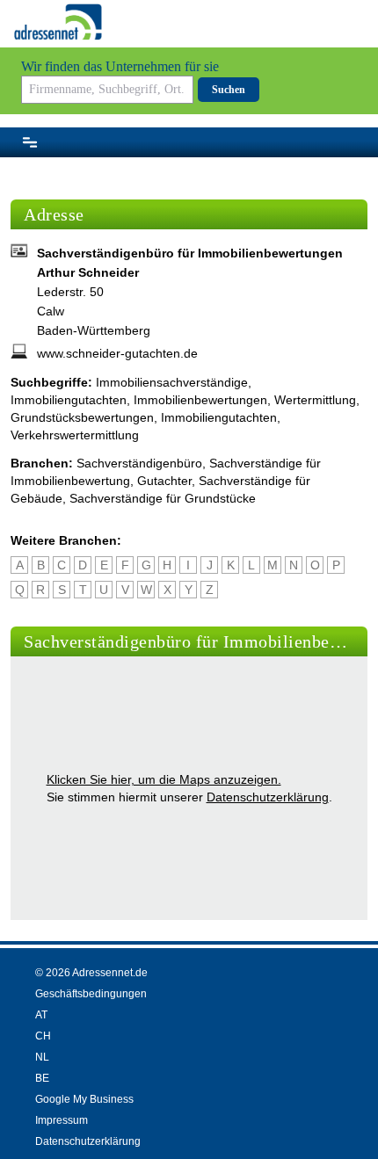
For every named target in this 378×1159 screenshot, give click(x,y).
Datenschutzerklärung (268, 797)
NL (42, 1057)
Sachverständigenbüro (139, 463)
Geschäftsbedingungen (91, 994)
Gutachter (164, 481)
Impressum (61, 1120)
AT (41, 1015)
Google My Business (84, 1099)
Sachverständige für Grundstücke (162, 498)
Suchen (228, 89)
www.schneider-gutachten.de (117, 353)
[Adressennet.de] (58, 22)
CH (43, 1036)
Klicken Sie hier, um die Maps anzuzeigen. (164, 779)
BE (42, 1078)
